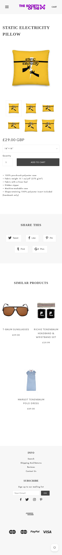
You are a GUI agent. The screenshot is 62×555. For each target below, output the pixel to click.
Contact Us (31, 471)
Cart (54, 7)
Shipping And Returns (31, 463)
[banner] (32, 7)
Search (31, 459)
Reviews (31, 467)
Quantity (7, 156)
